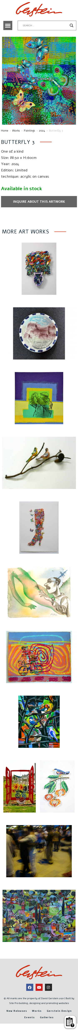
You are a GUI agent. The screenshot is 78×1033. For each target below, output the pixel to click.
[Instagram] (48, 987)
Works (16, 131)
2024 (42, 131)
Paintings (29, 131)
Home (4, 131)
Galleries (47, 1017)
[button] (7, 25)
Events (29, 1017)
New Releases (16, 1011)
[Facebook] (29, 987)
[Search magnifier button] (71, 25)
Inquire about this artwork (39, 201)
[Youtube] (39, 987)
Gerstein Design (59, 1011)
